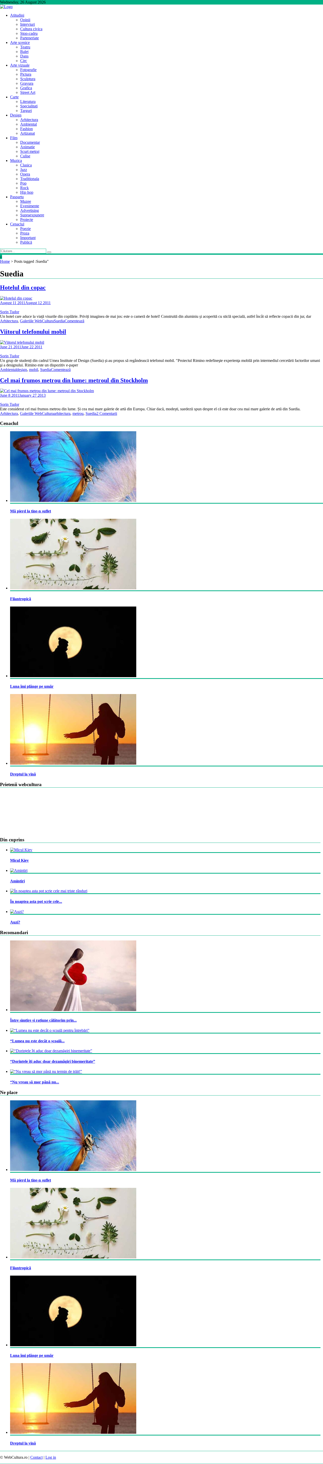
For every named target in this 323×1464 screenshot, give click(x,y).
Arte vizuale (20, 65)
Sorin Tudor (9, 312)
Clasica (26, 165)
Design (15, 115)
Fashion (26, 129)
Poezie (25, 228)
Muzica (16, 160)
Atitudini (17, 15)
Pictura (25, 74)
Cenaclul (17, 224)
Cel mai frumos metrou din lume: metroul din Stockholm (74, 380)
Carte (14, 97)
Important (28, 238)
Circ (23, 61)
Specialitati (29, 106)
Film (13, 138)
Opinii (25, 20)
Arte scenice (20, 42)
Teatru (25, 47)
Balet (24, 51)
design (22, 369)
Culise (25, 156)
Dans (24, 56)
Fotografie (28, 70)
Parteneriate (29, 38)
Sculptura (27, 79)
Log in (50, 1457)
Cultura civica (31, 29)
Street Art (27, 92)
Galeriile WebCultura (37, 321)
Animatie (27, 147)
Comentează (74, 321)
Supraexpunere (32, 215)
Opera (25, 174)
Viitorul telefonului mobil (33, 331)
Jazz (23, 169)
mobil (33, 369)
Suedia (59, 321)
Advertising (29, 210)
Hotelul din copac (23, 287)
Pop (23, 183)
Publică (26, 242)
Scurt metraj (29, 151)
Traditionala (29, 179)
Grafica (26, 88)
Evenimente (29, 206)
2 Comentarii (106, 413)
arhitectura (62, 413)
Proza (24, 233)
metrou (78, 413)
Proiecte (26, 219)
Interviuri (27, 24)
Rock (24, 188)
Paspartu (17, 197)
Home (5, 261)
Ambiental (28, 124)
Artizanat (27, 133)
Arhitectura (29, 120)
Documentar (30, 142)
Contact (36, 1457)
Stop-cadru (29, 33)
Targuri (26, 110)
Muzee (25, 201)
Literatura (28, 101)
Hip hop (26, 192)
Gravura (26, 83)
